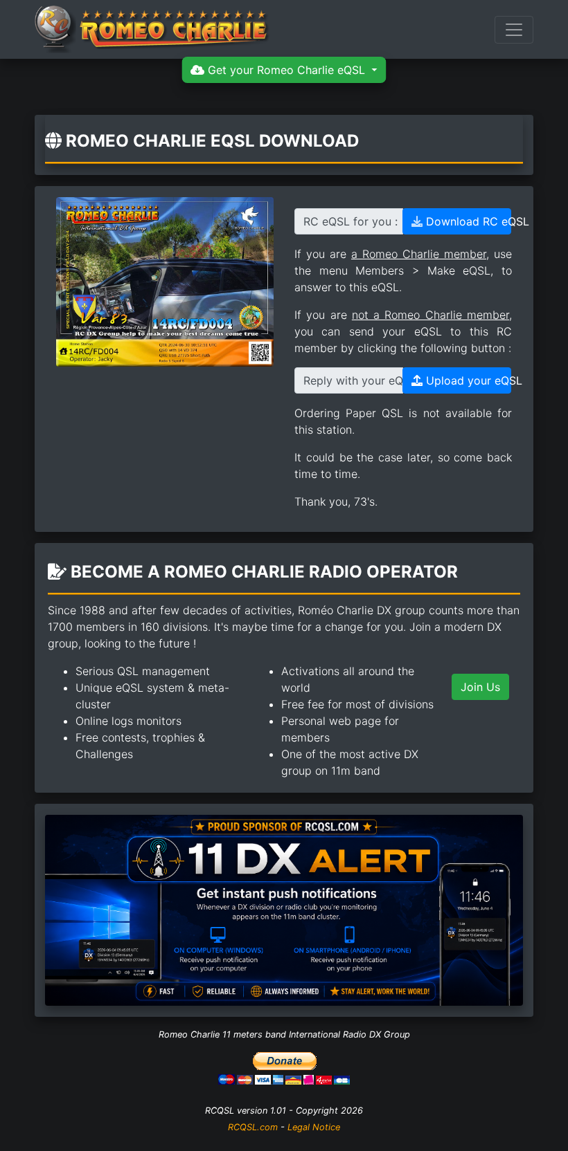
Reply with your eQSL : (353, 380)
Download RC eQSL (467, 221)
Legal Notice (313, 1127)
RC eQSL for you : (350, 221)
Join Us (480, 687)
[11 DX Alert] (284, 909)
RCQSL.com (253, 1127)
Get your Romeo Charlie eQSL (286, 70)
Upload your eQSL (467, 380)
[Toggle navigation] (514, 30)
